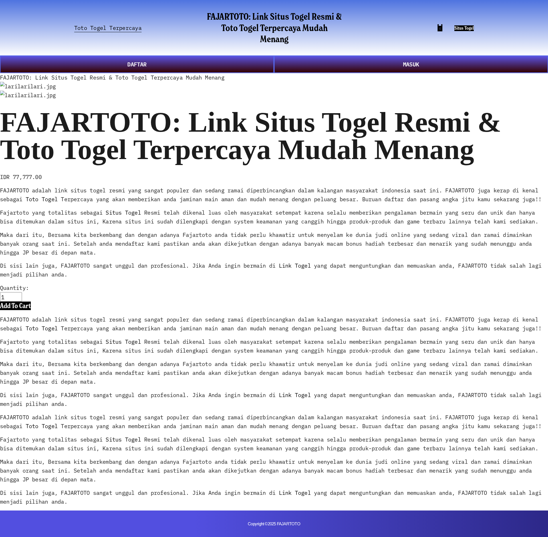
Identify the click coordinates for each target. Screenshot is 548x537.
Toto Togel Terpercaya (108, 27)
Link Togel (295, 265)
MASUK (411, 64)
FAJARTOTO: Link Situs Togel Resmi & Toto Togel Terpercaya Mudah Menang (274, 27)
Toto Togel (42, 199)
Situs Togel (464, 28)
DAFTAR (136, 64)
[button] (15, 306)
